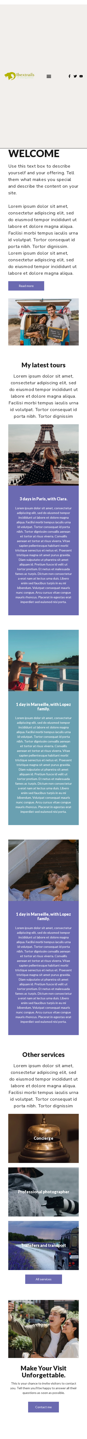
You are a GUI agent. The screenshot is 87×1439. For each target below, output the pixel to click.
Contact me (43, 1407)
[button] (48, 76)
